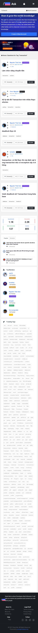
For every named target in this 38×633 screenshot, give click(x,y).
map (18, 459)
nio (25, 478)
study (20, 557)
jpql (26, 439)
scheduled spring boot (9, 526)
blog (12, 345)
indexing (27, 428)
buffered (12, 347)
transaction (5, 75)
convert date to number (19, 364)
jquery (30, 439)
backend (6, 339)
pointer (5, 492)
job (10, 439)
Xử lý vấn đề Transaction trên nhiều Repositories (18, 101)
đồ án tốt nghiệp (27, 381)
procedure (6, 495)
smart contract (26, 531)
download (11, 384)
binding (22, 342)
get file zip (23, 417)
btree (29, 345)
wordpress (27, 584)
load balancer (27, 451)
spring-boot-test (7, 545)
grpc (10, 423)
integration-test (7, 431)
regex (31, 512)
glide (32, 417)
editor (15, 386)
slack (20, 531)
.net (4, 325)
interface (20, 431)
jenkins (28, 437)
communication (30, 356)
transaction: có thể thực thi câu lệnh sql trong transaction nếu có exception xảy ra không (19, 162)
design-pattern (16, 378)
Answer (30, 82)
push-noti (6, 504)
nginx (21, 478)
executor (6, 398)
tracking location (8, 568)
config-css (24, 359)
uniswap (12, 571)
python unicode (19, 504)
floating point (7, 409)
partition (6, 490)
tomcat (26, 565)
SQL (12, 156)
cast (5, 353)
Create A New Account (19, 34)
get (18, 417)
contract (27, 361)
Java (12, 66)
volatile (20, 576)
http (31, 426)
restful (8, 518)
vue (25, 576)
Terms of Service (28, 609)
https (5, 428)
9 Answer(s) (12, 246)
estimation (20, 389)
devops (27, 378)
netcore (21, 476)
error (14, 389)
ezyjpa (18, 403)
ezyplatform (6, 406)
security (24, 526)
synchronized (7, 559)
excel (14, 392)
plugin (30, 490)
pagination (13, 487)
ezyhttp (13, 403)
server (19, 529)
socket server (16, 534)
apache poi (25, 331)
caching (11, 350)
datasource (27, 370)
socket (9, 534)
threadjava (6, 565)
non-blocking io (13, 481)
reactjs (5, 509)
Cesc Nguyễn (14, 91)
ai (28, 328)
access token (23, 328)
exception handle (14, 395)
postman (18, 492)
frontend (12, 412)
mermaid (20, 462)
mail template (7, 459)
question (6, 506)
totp (30, 565)
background (22, 339)
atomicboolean (19, 336)
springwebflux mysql (17, 548)
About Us (7, 611)
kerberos (14, 448)
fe (24, 406)
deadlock (18, 136)
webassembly (7, 582)
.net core (9, 325)
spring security (24, 540)
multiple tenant (26, 470)
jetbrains (6, 439)
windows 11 (13, 584)
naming (29, 473)
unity (23, 571)
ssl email (12, 551)
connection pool (8, 361)
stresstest (19, 554)
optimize (14, 484)
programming (19, 495)
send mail (6, 529)
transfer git (29, 568)
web (16, 579)
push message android (16, 501)
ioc (27, 431)
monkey (11, 282)
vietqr (11, 576)
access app (15, 328)
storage (24, 551)
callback (16, 350)
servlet (24, 529)
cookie (29, 364)
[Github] (26, 620)
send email (30, 526)
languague (6, 451)
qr (25, 504)
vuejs (5, 579)
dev (23, 378)
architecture (10, 333)
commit (22, 356)
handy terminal (28, 423)
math (5, 462)
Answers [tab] (12, 238)
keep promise (7, 448)
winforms (20, 584)
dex (32, 378)
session (30, 529)
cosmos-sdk (17, 367)
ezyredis (13, 406)
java (16, 434)
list (21, 451)
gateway (13, 417)
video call (6, 576)
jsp (4, 445)
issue (10, 434)
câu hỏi (9, 353)
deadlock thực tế (9, 131)
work (5, 587)
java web (6, 437)
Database (13, 127)
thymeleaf (20, 565)
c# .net (30, 347)
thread (18, 562)
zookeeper (19, 587)
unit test (18, 571)
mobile (12, 467)
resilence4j (24, 515)
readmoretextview (23, 509)
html (27, 426)
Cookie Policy (27, 614)
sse (4, 551)
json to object (19, 442)
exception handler (25, 395)
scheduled (24, 523)
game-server (7, 417)
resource (31, 515)
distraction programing (12, 381)
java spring (28, 434)
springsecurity (7, 548)
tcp (29, 559)
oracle (19, 484)
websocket (6, 584)
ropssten (15, 520)
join (14, 439)
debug (26, 372)
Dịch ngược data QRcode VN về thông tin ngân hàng (20, 251)
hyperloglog (11, 428)
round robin (27, 520)
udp (5, 571)
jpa (23, 439)
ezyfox (10, 400)
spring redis (16, 540)
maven (9, 462)
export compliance (14, 398)
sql (25, 548)
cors (5, 367)
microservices (29, 465)
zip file (12, 587)
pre (23, 492)
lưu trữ (10, 456)
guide (14, 423)
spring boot (24, 537)
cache (5, 350)
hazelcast (6, 426)
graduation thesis (21, 420)
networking (6, 478)
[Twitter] (29, 620)
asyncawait (11, 336)
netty (25, 476)
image (17, 428)
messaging (6, 465)
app (4, 333)
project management (22, 498)
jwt (27, 445)
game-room (23, 414)
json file (12, 442)
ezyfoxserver (7, 403)
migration (6, 467)
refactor (18, 512)
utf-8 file (12, 573)
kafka (31, 445)
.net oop (16, 325)
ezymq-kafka (25, 403)
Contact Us (8, 614)
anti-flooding (18, 331)
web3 (20, 579)
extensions (23, 398)
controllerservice (8, 364)
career (22, 350)
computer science (8, 359)
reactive (30, 506)
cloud (23, 353)
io (24, 431)
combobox (15, 356)
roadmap (22, 518)
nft (11, 478)
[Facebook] (22, 620)
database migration (18, 370)
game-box (15, 414)
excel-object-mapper (23, 392)
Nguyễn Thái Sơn (15, 62)
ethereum (30, 389)
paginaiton (6, 487)
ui (7, 571)
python (11, 504)
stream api (6, 554)
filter (28, 406)
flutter (13, 409)
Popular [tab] (6, 238)
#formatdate (22, 325)
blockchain (6, 345)
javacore (12, 437)
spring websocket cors (19, 543)
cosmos (10, 367)
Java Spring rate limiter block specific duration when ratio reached (20, 243)
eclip (11, 386)
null (19, 481)
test (33, 559)
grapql (5, 423)
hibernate (12, 426)
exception (6, 395)
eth (25, 389)
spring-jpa (15, 545)
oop (27, 481)
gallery (5, 414)
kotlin (26, 448)
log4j (21, 453)
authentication (28, 336)
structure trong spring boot (10, 557)
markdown (29, 459)
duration (6, 386)
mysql (21, 473)
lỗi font (5, 456)
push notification (28, 501)
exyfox (29, 398)
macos (26, 456)
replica (5, 515)
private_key (28, 492)
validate (18, 573)
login (32, 453)
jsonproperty (28, 442)
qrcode (29, 504)
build (17, 347)
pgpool (14, 490)
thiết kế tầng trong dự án (9, 562)
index (22, 428)
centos (14, 353)
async (5, 336)
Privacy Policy (27, 611)
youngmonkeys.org (22, 629)
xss (8, 587)
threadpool (13, 565)
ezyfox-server (25, 400)
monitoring (28, 467)
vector (31, 573)
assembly (29, 333)
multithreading (14, 473)
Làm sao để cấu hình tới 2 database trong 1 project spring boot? (19, 259)
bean (9, 342)
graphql (29, 420)
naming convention (8, 476)
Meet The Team (9, 609)
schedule (17, 523)
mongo (22, 467)
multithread (6, 473)
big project (15, 342)
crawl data (23, 367)
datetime (14, 372)
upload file (6, 573)
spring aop (16, 537)
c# (26, 347)
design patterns (7, 378)
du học (22, 384)
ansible (11, 331)
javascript (18, 437)
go (4, 420)
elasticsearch (22, 386)
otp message (30, 484)
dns (20, 381)
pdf (10, 490)
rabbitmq (17, 506)
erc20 (5, 389)
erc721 (10, 389)
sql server (30, 548)
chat (19, 353)
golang (4, 107)
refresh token (25, 512)
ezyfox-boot (17, 400)
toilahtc (12, 152)
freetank (26, 409)
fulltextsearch (25, 412)
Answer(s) (9, 82)
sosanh (5, 537)
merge (14, 462)
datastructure (7, 372)
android (5, 331)
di (4, 381)
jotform (18, 439)
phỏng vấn (20, 490)
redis (13, 512)
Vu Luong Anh (13, 310)
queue (11, 506)
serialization (13, 529)
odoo (23, 481)
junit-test (19, 445)
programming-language (9, 498)
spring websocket (8, 543)
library (17, 451)
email (28, 386)
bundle (22, 347)
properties (6, 501)
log (17, 453)
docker (5, 384)
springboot (22, 545)
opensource (7, 484)
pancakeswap (21, 487)
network (30, 476)
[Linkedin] (33, 620)
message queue (29, 462)
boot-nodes (18, 345)
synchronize (26, 557)
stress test (13, 554)
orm (24, 484)
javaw (23, 437)
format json (19, 409)
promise (31, 498)
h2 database (20, 423)
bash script (29, 339)
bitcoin (27, 342)
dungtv (11, 301)
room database (7, 520)
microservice (21, 465)
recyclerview (7, 512)
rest (4, 518)
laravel (12, 451)
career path (28, 350)
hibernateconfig (21, 426)
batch (5, 342)
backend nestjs (13, 339)
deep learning (20, 375)
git (28, 417)
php (26, 490)
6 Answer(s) (12, 254)
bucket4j (6, 347)
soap (5, 534)
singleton (11, 531)
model (17, 467)
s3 (12, 523)
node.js (30, 478)
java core (21, 434)
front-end (6, 412)
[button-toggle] (33, 3)
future (32, 412)
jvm (24, 445)
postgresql (11, 492)
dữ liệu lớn (28, 384)
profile (12, 495)
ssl (8, 551)
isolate (5, 434)
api (30, 331)
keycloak (21, 448)
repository (17, 107)
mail (31, 456)
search (18, 526)
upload (27, 571)
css (4, 370)
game (10, 414)
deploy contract (30, 375)
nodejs (5, 481)
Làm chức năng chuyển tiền (13, 71)
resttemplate (15, 518)
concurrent (17, 359)
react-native (24, 506)
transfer (23, 568)
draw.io (17, 384)
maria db (23, 459)
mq (4, 470)
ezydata (5, 400)
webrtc (25, 582)
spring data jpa (7, 540)
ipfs (31, 431)
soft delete (24, 534)
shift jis (5, 531)
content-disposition (18, 361)
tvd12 (11, 273)
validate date (25, 573)
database (5, 136)
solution (12, 75)
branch (24, 345)
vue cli (29, 576)
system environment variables (19, 559)
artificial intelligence (20, 333)
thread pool (25, 562)
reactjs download (13, 509)
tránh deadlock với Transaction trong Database (19, 195)
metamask (13, 465)
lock (14, 453)
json (7, 442)
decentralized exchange (10, 375)
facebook (19, 406)
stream (30, 551)
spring (10, 537)
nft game (16, 478)
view (16, 576)
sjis (16, 531)
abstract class (7, 328)
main (13, 459)
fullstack (18, 412)
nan (16, 476)
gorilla (13, 420)
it (13, 434)
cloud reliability (7, 356)
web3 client (26, 579)
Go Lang (13, 95)
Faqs (9, 619)
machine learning (18, 456)
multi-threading (17, 470)
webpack (20, 582)
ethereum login (7, 392)
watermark (10, 579)
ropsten (21, 520)
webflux (14, 582)
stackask (19, 551)
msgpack (9, 470)
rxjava (8, 523)
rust (4, 523)
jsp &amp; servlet (11, 445)
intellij (14, 431)
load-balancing (7, 453)
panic (27, 487)
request (17, 515)
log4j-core (26, 453)
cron (29, 367)
